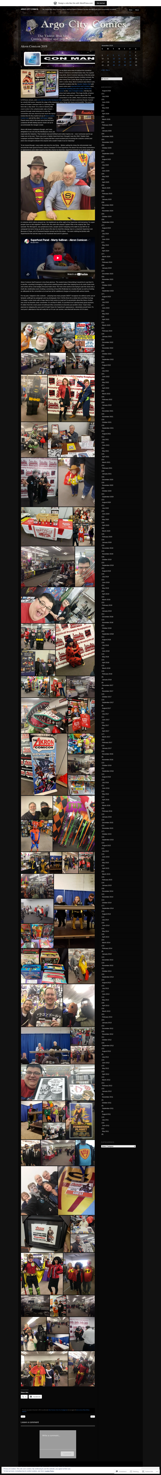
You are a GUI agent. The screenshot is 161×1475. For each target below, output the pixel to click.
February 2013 (107, 1017)
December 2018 (107, 617)
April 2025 (105, 182)
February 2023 (107, 331)
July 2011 (105, 1120)
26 (114, 65)
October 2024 (106, 216)
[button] (48, 337)
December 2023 (107, 274)
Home (130, 10)
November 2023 (107, 279)
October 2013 (106, 971)
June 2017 (105, 720)
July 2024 (105, 234)
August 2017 (106, 708)
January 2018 (107, 680)
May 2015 (105, 863)
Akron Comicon (52, 1410)
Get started (101, 3)
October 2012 (106, 1040)
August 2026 (106, 91)
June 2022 (105, 377)
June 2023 (105, 308)
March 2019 (106, 600)
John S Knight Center (75, 91)
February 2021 (107, 468)
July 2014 (105, 920)
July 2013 (105, 988)
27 (119, 65)
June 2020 (105, 514)
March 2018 (106, 668)
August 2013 (106, 983)
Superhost (24, 1411)
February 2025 (107, 194)
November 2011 (107, 1097)
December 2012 (107, 1028)
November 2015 (107, 828)
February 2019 (107, 605)
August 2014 (106, 914)
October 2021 (106, 422)
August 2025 (106, 159)
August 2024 (106, 228)
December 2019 (107, 548)
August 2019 (106, 571)
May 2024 (105, 245)
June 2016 (105, 788)
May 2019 (105, 588)
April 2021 (105, 457)
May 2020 (105, 519)
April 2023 (105, 319)
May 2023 (105, 314)
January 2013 (107, 1023)
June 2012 (105, 1063)
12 (114, 59)
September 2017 (108, 702)
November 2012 (107, 1034)
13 (119, 59)
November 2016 (107, 760)
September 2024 (108, 222)
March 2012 (106, 1080)
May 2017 (105, 725)
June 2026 (105, 102)
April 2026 (105, 114)
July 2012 (105, 1057)
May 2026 (105, 108)
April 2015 (105, 868)
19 (114, 62)
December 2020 (107, 480)
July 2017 (105, 714)
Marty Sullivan (86, 1410)
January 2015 (107, 885)
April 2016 (105, 800)
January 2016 (107, 817)
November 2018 (107, 622)
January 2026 (107, 131)
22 (130, 62)
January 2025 (107, 199)
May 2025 (105, 176)
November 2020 (107, 485)
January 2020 (107, 542)
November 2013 (107, 965)
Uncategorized (64, 1410)
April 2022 (105, 388)
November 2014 (107, 897)
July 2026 (105, 96)
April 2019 (105, 594)
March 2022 (106, 394)
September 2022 (108, 359)
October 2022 (106, 354)
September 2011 (107, 1108)
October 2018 (106, 628)
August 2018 (106, 640)
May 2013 (105, 1000)
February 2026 (107, 125)
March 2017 (106, 737)
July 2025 (105, 165)
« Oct (103, 70)
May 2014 (105, 931)
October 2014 (106, 903)
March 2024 (106, 257)
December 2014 (107, 891)
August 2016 (106, 777)
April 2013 (105, 1005)
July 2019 (105, 577)
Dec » (108, 70)
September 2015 (108, 840)
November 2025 (107, 142)
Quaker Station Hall (84, 84)
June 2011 (105, 1125)
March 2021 (106, 462)
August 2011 (106, 1114)
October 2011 (106, 1103)
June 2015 (105, 857)
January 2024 (107, 268)
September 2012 (108, 1046)
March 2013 (106, 1011)
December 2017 (107, 685)
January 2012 (107, 1091)
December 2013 (107, 960)
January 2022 (107, 405)
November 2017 (107, 691)
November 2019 (107, 554)
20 (119, 62)
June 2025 (105, 171)
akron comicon (79, 1410)
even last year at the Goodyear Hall (49, 100)
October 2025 (106, 148)
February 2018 (107, 674)
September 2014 (108, 908)
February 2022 (107, 399)
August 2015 (106, 845)
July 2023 (105, 302)
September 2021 (108, 428)
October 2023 (106, 285)
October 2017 (106, 697)
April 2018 (105, 662)
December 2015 (107, 823)
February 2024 (107, 262)
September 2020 (108, 497)
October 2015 (106, 834)
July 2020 (105, 508)
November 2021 (107, 417)
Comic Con (58, 1410)
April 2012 (105, 1074)
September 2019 (108, 565)
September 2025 (108, 154)
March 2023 (106, 325)
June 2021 (105, 445)
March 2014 (106, 943)
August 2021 (106, 434)
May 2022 (105, 382)
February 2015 (107, 880)
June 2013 (105, 994)
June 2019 (105, 582)
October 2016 (106, 765)
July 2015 (105, 851)
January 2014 (107, 954)
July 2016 (105, 782)
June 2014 (105, 925)
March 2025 (106, 188)
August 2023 (106, 297)
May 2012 (105, 1068)
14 (125, 59)
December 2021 (107, 411)
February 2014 (107, 948)
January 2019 (107, 611)
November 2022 (107, 348)
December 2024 (107, 205)
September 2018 (108, 634)
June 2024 (105, 239)
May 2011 (105, 1131)
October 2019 (106, 559)
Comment (67, 1454)
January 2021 (107, 474)
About (137, 10)
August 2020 (106, 502)
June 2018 (105, 651)
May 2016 (105, 794)
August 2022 (106, 365)
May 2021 (105, 451)
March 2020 (106, 531)
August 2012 (106, 1051)
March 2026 (106, 119)
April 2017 (105, 731)
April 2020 (105, 525)
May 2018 (105, 657)
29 (130, 65)
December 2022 (107, 342)
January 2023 (107, 336)
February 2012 (107, 1086)
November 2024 (107, 211)
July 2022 (105, 371)
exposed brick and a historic (80, 86)
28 (125, 65)
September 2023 (108, 291)
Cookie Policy (49, 1471)
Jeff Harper (44, 118)
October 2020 (106, 491)
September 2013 (108, 977)
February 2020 (107, 537)
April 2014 (105, 937)
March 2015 (106, 874)
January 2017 (107, 748)
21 (125, 62)
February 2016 (107, 811)
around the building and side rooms (71, 89)
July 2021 (105, 439)
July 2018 (105, 645)
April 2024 (105, 251)
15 (130, 59)
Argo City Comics (29, 9)
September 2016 (108, 771)
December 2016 (107, 754)
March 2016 (106, 805)
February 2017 (107, 742)
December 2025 (107, 136)
